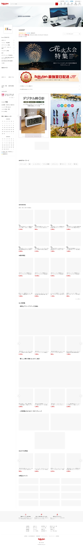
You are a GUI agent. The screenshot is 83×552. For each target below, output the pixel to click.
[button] (78, 1)
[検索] (56, 4)
